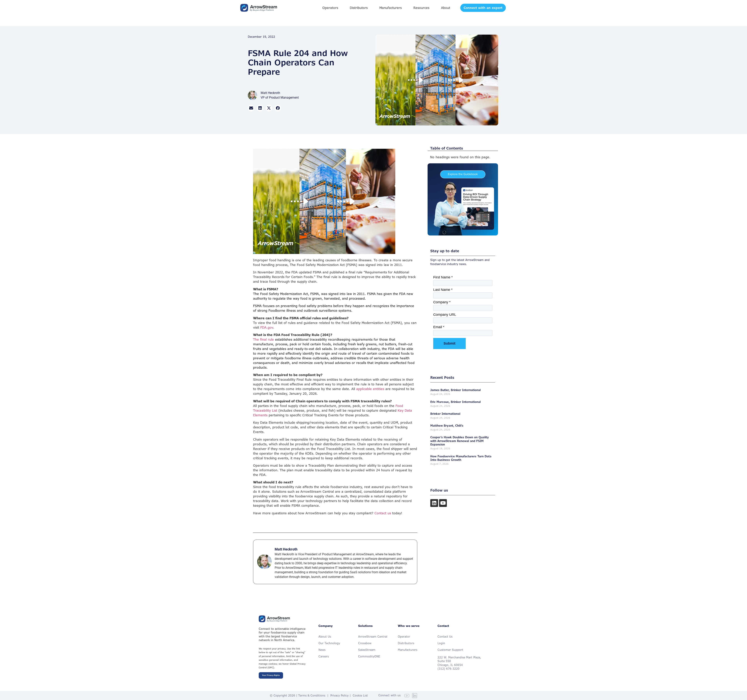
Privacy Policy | (341, 695)
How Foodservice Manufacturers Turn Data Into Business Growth (460, 458)
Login (441, 643)
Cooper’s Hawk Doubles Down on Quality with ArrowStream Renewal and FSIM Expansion (459, 440)
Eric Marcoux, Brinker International (455, 402)
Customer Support (450, 650)
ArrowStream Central (372, 636)
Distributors (406, 643)
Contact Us (445, 636)
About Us (324, 636)
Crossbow (364, 643)
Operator (404, 636)
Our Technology (329, 643)
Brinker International (445, 414)
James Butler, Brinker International (455, 390)
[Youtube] (443, 503)
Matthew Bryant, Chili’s (446, 425)
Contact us (382, 513)
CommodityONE (369, 656)
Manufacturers (407, 650)
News (321, 650)
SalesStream (366, 650)
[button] (330, 8)
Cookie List (360, 695)
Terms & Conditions (311, 695)
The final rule (263, 339)
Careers (323, 656)
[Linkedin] (434, 503)
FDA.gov (266, 327)
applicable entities (370, 389)
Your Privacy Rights (271, 675)
